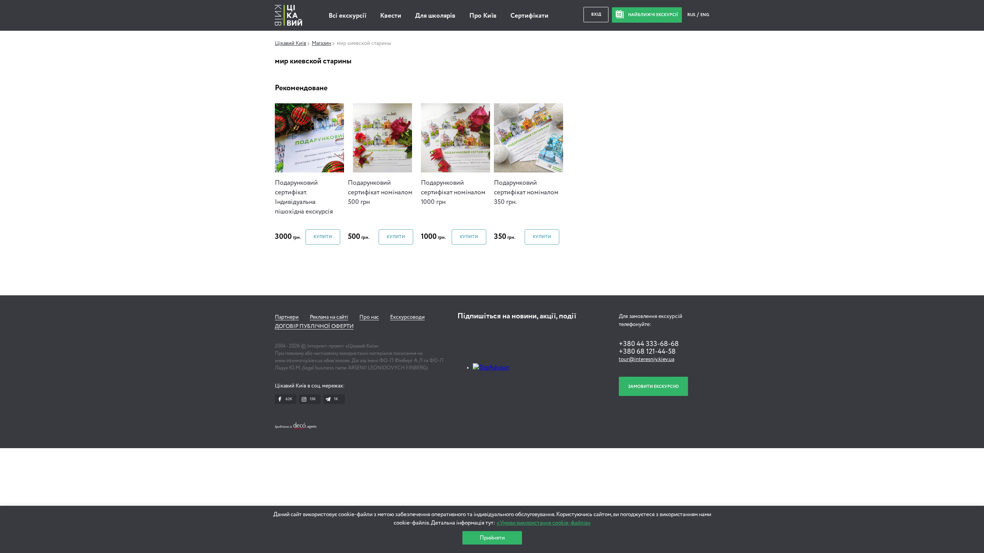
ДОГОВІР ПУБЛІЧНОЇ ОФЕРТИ (314, 326)
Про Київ (483, 16)
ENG (704, 15)
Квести (390, 16)
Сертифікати (529, 16)
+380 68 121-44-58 (647, 351)
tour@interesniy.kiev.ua (646, 359)
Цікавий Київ (290, 43)
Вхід (596, 14)
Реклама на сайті (329, 317)
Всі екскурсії (347, 16)
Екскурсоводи (407, 317)
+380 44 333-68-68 (649, 344)
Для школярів (435, 16)
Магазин (321, 43)
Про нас (369, 317)
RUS (691, 15)
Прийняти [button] (492, 538)
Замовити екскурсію (653, 386)
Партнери (287, 317)
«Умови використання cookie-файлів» (544, 523)
